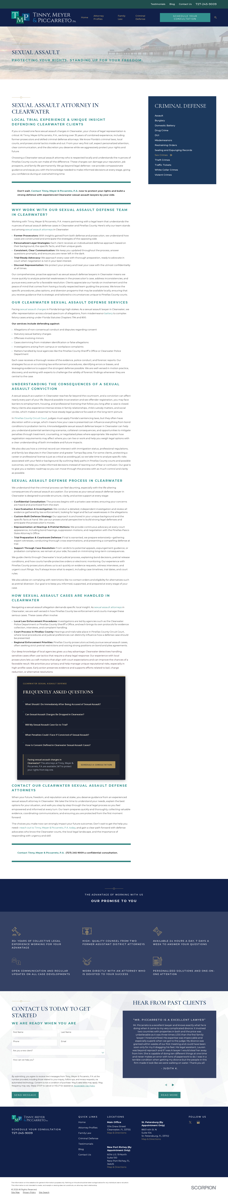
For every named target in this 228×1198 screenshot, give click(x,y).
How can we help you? (23, 1060)
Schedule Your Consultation (185, 17)
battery (108, 313)
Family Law (84, 1133)
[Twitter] (190, 1122)
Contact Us (185, 4)
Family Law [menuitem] (121, 17)
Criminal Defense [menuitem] (140, 17)
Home (82, 1122)
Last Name (66, 1032)
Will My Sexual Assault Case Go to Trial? (46, 724)
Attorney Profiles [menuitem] (99, 17)
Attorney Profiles (88, 1127)
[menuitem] (182, 115)
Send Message (25, 1095)
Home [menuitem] (84, 17)
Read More (169, 1095)
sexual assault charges (33, 309)
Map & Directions (116, 1132)
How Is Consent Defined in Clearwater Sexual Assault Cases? (58, 745)
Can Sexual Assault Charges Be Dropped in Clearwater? (54, 714)
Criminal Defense (88, 1138)
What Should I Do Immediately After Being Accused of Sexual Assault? (63, 704)
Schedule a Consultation (96, 764)
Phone (16, 1041)
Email (63, 1041)
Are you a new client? (23, 1051)
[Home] (43, 17)
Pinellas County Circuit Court (31, 418)
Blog (172, 4)
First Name (18, 1032)
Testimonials (158, 4)
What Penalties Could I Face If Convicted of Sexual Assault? (57, 734)
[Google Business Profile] (198, 1122)
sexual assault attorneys (39, 229)
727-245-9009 (206, 4)
